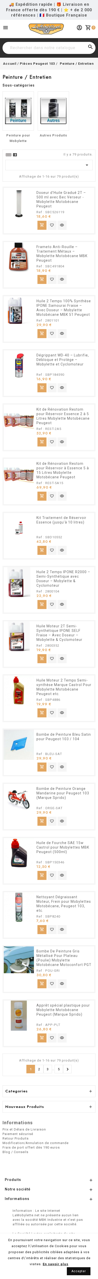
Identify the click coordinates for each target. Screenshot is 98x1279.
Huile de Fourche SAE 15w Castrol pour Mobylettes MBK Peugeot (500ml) (62, 847)
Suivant (67, 1069)
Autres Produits (53, 135)
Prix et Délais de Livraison (24, 1129)
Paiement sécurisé (18, 1134)
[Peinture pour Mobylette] (18, 111)
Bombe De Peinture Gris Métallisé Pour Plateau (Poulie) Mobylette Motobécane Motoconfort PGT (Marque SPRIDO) (63, 960)
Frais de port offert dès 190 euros (31, 1147)
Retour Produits (16, 1138)
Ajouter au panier (42, 225)
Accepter (78, 1271)
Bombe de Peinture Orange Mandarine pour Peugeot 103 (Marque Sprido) (62, 793)
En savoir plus (55, 1264)
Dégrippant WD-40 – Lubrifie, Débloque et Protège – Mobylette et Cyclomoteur (62, 359)
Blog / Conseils (15, 1152)
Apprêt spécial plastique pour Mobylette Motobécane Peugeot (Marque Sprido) (63, 1009)
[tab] (8, 154)
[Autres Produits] (53, 111)
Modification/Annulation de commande (36, 1143)
